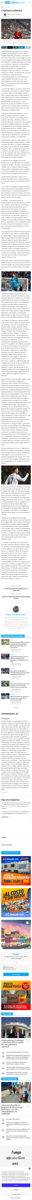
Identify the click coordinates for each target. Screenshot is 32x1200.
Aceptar (16, 1185)
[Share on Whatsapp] (16, 47)
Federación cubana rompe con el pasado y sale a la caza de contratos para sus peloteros (20, 685)
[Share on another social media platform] (28, 47)
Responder (5, 792)
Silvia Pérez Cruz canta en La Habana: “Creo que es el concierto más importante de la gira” (18, 1131)
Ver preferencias (16, 1194)
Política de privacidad (15, 1198)
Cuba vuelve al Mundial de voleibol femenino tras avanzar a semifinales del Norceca (20, 672)
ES (27, 2)
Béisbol (12, 640)
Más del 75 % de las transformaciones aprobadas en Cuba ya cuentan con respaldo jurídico (18, 1137)
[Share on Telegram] (22, 47)
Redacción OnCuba (16, 649)
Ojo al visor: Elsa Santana (13, 1119)
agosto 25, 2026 (14, 665)
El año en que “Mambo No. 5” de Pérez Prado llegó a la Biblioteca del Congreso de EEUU (17, 1124)
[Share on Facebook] (4, 47)
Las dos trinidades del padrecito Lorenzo (17, 1052)
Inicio (2, 7)
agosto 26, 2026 (14, 651)
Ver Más (16, 707)
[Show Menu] (2, 2)
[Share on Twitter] (10, 47)
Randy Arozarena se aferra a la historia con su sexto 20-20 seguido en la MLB (19, 698)
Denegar (16, 1190)
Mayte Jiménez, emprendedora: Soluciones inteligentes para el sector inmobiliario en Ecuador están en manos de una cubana (18, 1057)
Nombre (4, 837)
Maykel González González (14, 14)
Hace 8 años (14, 718)
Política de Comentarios (10, 806)
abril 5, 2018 (6, 16)
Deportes (7, 7)
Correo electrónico (7, 845)
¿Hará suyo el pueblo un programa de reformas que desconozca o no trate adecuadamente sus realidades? (11, 1109)
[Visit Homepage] (15, 2)
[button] (29, 1168)
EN (30, 2)
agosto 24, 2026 (14, 691)
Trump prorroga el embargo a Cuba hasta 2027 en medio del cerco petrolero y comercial (12, 1043)
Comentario (5, 817)
